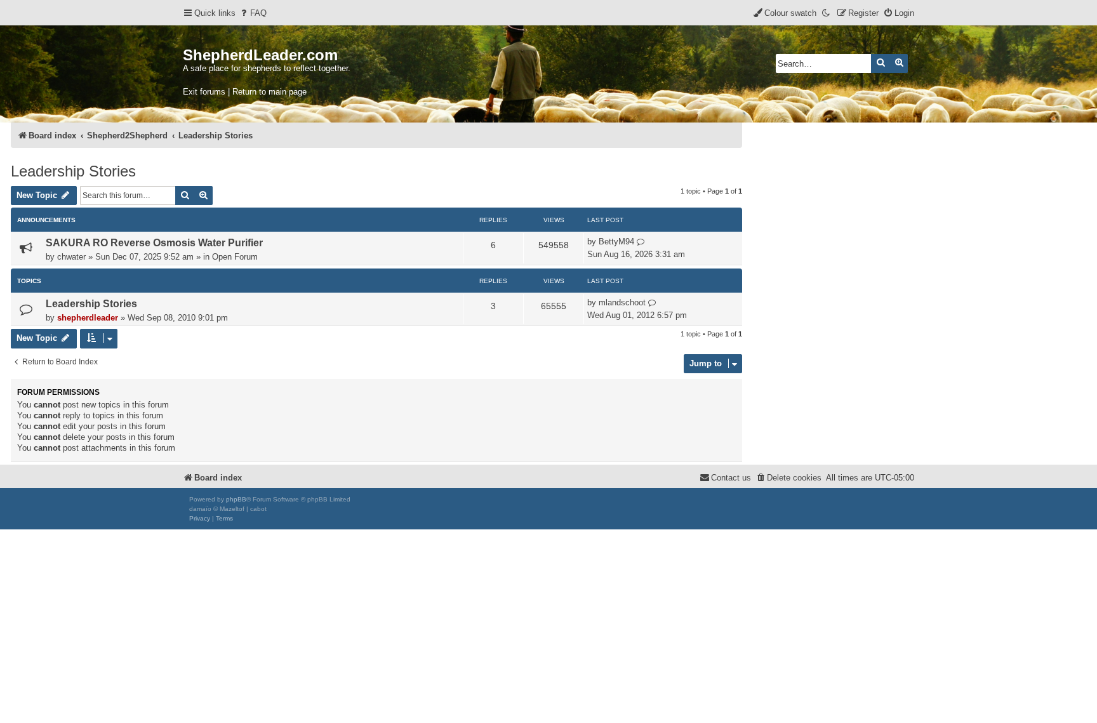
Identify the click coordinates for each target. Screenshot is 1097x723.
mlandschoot (622, 302)
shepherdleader (87, 317)
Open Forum (235, 257)
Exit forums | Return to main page (245, 91)
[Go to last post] (641, 241)
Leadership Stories (73, 171)
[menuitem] (253, 13)
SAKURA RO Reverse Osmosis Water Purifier (154, 242)
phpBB (236, 499)
